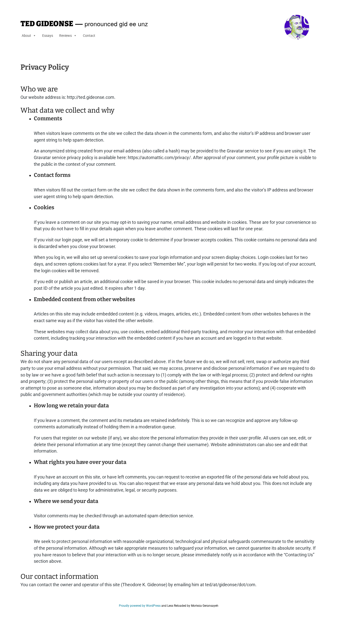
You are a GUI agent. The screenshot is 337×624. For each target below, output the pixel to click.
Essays (47, 36)
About (26, 36)
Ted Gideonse (46, 23)
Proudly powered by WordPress (140, 605)
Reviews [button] (65, 36)
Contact (89, 36)
